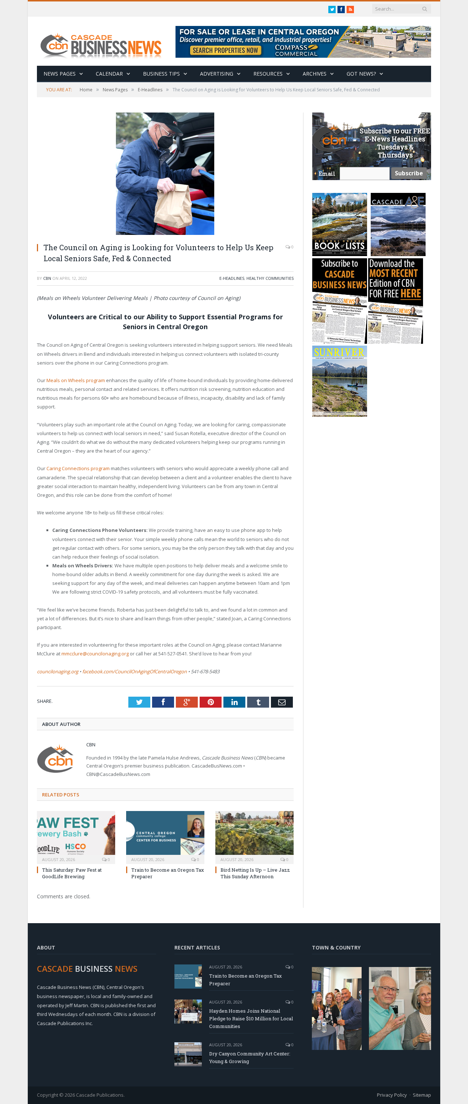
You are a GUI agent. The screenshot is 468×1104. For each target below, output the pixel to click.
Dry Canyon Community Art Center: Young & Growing (249, 1057)
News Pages (60, 73)
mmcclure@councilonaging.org (95, 653)
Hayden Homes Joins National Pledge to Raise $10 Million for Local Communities (251, 1018)
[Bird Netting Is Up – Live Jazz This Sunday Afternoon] (254, 836)
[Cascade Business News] (105, 41)
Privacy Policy (392, 1095)
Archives (315, 73)
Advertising (216, 73)
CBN (47, 278)
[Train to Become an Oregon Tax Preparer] (165, 836)
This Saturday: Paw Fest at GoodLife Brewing (72, 873)
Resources (268, 73)
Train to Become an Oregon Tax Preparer (245, 979)
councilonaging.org (57, 671)
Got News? (361, 73)
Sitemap (422, 1095)
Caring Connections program (78, 468)
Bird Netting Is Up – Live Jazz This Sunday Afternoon (255, 873)
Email (327, 173)
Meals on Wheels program (75, 380)
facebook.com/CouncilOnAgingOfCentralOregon (134, 671)
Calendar (109, 73)
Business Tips (161, 73)
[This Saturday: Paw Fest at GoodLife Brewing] (76, 836)
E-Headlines (231, 278)
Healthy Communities (270, 278)
